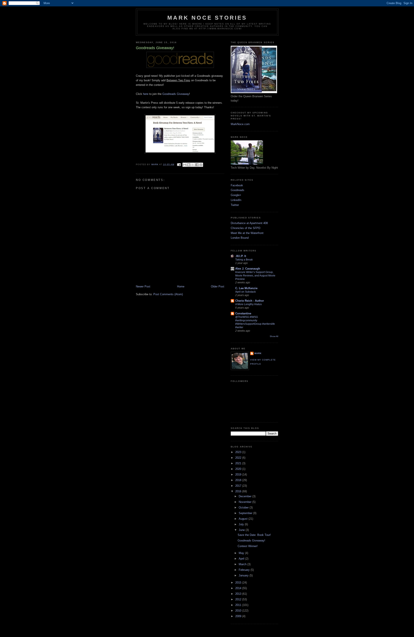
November (245, 502)
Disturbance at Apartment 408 (249, 223)
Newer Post (143, 286)
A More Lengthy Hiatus (248, 304)
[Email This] (184, 165)
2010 (238, 610)
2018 (238, 480)
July (242, 524)
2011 (238, 605)
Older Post (217, 286)
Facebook (237, 185)
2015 (238, 582)
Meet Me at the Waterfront (247, 233)
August (243, 518)
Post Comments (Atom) (168, 294)
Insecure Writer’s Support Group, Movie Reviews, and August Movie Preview (255, 276)
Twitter (235, 205)
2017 (238, 485)
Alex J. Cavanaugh (247, 268)
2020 (238, 469)
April (242, 558)
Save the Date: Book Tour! (254, 535)
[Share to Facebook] (197, 165)
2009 (238, 616)
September (246, 513)
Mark (258, 353)
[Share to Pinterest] (201, 165)
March (243, 564)
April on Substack (245, 291)
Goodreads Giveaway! (251, 540)
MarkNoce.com (240, 124)
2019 (238, 474)
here (146, 94)
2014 (238, 588)
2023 (238, 452)
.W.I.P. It (240, 256)
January (244, 575)
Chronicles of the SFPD (245, 228)
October (244, 507)
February (245, 569)
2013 (238, 593)
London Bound (240, 237)
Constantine (243, 313)
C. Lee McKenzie (246, 288)
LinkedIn (236, 200)
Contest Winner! (248, 546)
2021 (238, 463)
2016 (238, 491)
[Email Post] (179, 164)
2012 (238, 599)
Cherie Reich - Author (249, 300)
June (242, 530)
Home (180, 286)
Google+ (236, 195)
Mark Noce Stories (207, 17)
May (242, 553)
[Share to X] (193, 165)
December (245, 496)
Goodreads (237, 190)
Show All (274, 336)
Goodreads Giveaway (175, 94)
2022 (238, 457)
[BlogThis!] (189, 165)
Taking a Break (244, 259)
